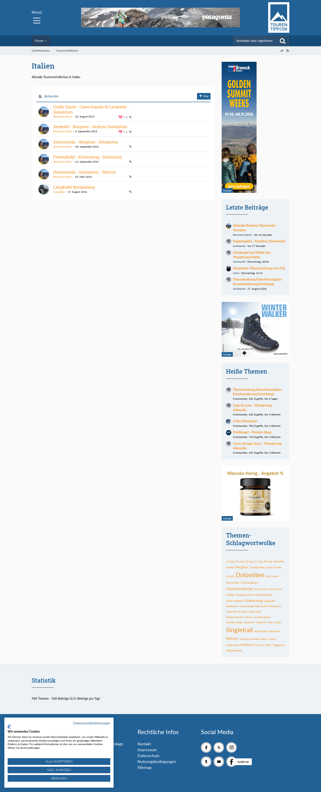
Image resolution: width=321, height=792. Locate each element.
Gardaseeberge (239, 588)
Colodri (230, 576)
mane (236, 273)
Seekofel (261, 622)
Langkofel (269, 601)
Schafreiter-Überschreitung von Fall (259, 268)
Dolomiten (250, 575)
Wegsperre (279, 645)
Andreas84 (239, 246)
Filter (205, 96)
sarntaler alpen (262, 617)
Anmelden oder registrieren (254, 41)
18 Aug (268, 561)
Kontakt (144, 743)
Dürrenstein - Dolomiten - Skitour (84, 172)
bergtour (242, 567)
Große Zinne (275, 589)
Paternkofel (261, 606)
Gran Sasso (260, 589)
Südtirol (246, 644)
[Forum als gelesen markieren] (282, 50)
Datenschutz (148, 755)
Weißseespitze (234, 650)
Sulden (272, 638)
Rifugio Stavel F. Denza (239, 617)
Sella (270, 622)
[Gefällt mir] (231, 761)
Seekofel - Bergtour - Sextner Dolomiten (90, 126)
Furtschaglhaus (249, 582)
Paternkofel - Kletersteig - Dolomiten (87, 157)
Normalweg (246, 606)
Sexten (277, 622)
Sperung (244, 638)
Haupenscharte (244, 594)
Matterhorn (232, 606)
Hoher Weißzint (235, 601)
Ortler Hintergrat (245, 421)
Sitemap (145, 767)
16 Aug (249, 561)
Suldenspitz (232, 645)
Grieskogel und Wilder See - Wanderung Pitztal (252, 254)
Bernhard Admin (62, 116)
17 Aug (258, 561)
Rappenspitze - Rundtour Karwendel (259, 241)
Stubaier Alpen (258, 638)
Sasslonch (249, 622)
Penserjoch (275, 606)
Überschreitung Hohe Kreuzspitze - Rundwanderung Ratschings (258, 281)
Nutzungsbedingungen (157, 761)
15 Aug (239, 561)
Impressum (147, 749)
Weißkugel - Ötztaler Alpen (252, 432)
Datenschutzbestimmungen (91, 723)
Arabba (230, 567)
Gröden (230, 594)
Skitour (232, 638)
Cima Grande (273, 567)
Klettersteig (254, 600)
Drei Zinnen (272, 576)
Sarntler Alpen (234, 622)
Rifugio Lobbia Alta (250, 611)
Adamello (278, 561)
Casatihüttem (257, 567)
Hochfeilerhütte (263, 594)
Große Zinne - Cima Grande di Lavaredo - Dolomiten (91, 109)
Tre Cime (259, 645)
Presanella (232, 611)
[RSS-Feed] (287, 50)
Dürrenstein (233, 582)
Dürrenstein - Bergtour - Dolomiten (85, 142)
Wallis (268, 645)
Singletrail (239, 630)
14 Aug (230, 561)
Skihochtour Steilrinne (267, 631)
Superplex (59, 191)
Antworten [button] (51, 96)
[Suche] (282, 40)
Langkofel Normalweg (74, 187)
